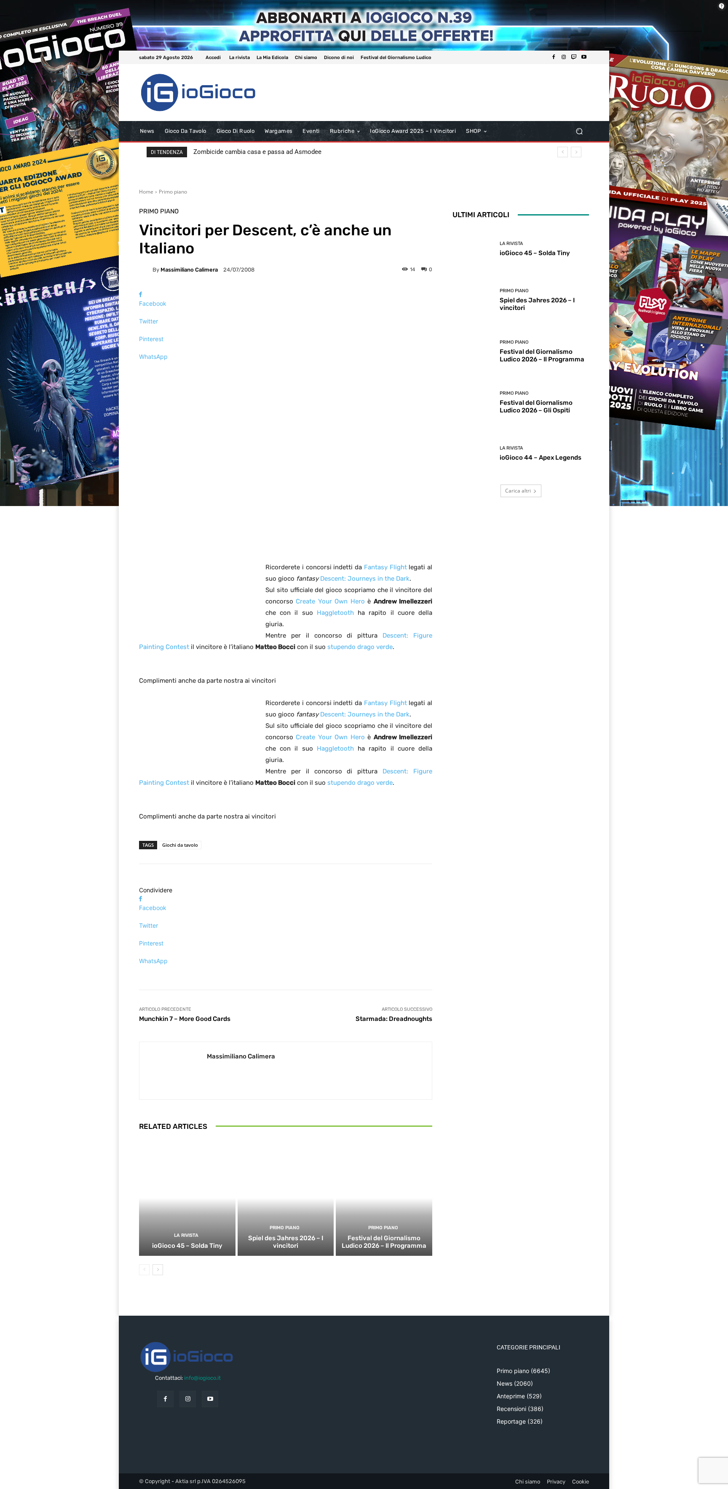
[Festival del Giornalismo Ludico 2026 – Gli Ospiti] (472, 402)
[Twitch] (574, 57)
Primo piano (173, 191)
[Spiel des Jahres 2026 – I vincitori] (286, 1198)
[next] (576, 152)
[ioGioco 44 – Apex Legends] (472, 453)
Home (146, 191)
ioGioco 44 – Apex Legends (540, 457)
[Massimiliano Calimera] (146, 269)
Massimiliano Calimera (189, 269)
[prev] (562, 152)
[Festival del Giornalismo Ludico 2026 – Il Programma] (384, 1198)
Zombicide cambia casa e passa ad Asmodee (257, 152)
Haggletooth (335, 613)
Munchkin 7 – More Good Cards (184, 1019)
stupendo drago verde (360, 647)
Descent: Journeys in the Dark (365, 578)
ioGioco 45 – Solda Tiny (187, 1245)
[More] (285, 371)
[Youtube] (584, 57)
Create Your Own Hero (330, 601)
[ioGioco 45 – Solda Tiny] (187, 1198)
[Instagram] (564, 57)
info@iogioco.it (202, 1378)
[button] (579, 131)
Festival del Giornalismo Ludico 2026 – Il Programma (384, 1241)
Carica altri (518, 490)
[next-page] (158, 1269)
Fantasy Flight (385, 567)
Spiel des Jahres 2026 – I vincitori (285, 1241)
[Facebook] (554, 57)
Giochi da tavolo (180, 845)
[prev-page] (144, 1269)
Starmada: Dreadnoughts (394, 1019)
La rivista (186, 1235)
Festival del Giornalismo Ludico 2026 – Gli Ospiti (536, 406)
